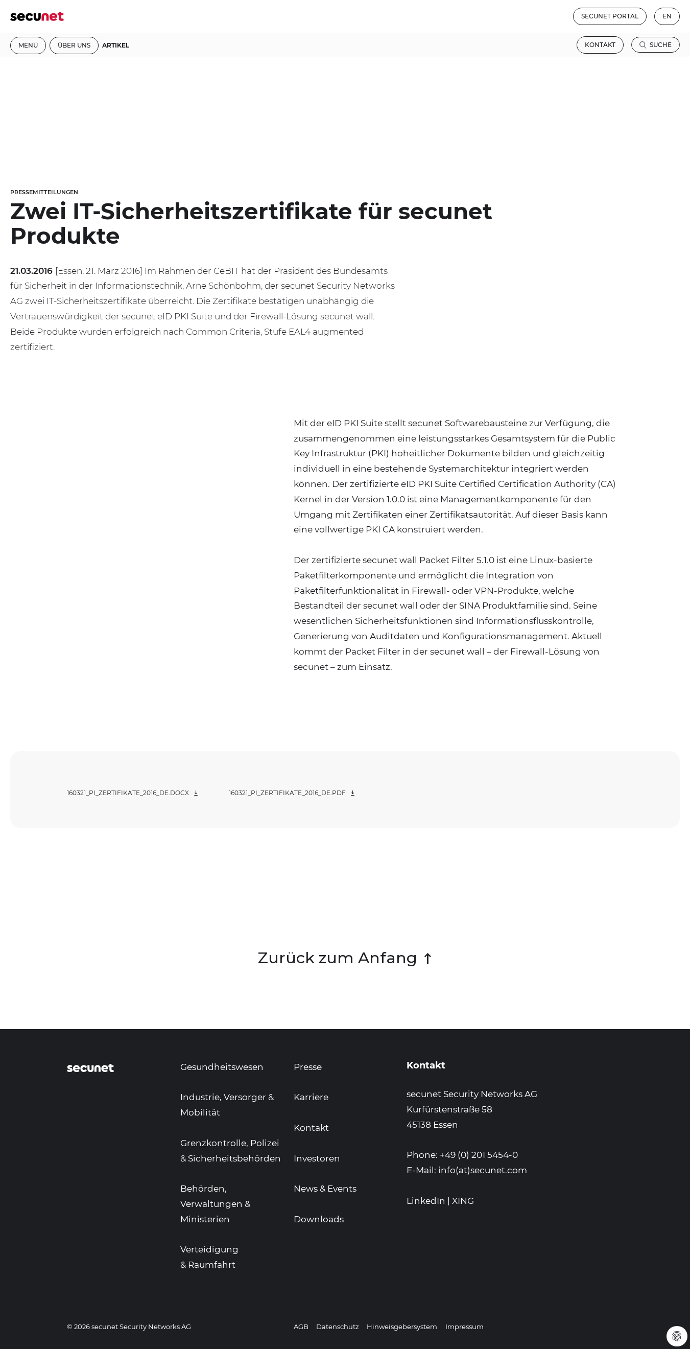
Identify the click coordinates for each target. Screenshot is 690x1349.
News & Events (325, 1188)
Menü (28, 45)
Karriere (311, 1097)
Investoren (317, 1158)
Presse (308, 1067)
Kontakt (600, 45)
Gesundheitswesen (222, 1067)
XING (463, 1201)
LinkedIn (426, 1201)
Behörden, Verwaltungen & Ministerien (215, 1203)
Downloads (319, 1219)
